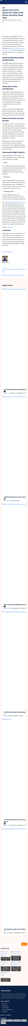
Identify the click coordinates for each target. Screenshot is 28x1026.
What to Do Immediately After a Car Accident (13, 274)
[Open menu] (26, 2)
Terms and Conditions (7, 1009)
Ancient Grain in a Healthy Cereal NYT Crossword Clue (13, 269)
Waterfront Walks (7, 251)
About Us (4, 1003)
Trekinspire (10, 227)
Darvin (6, 715)
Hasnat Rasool (8, 500)
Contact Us (5, 1005)
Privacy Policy (5, 1007)
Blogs (3, 7)
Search (24, 944)
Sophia (6, 932)
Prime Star (7, 393)
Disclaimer (4, 1011)
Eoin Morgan (8, 825)
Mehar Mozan (8, 608)
